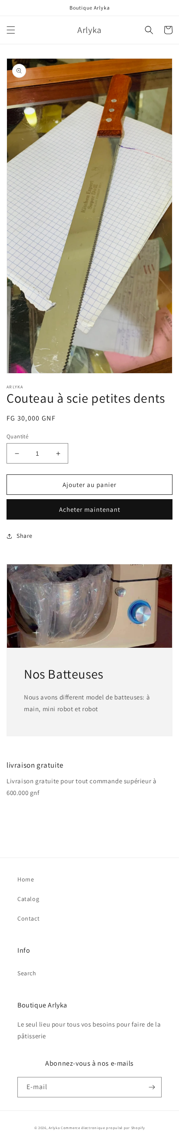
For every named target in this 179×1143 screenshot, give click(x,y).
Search (26, 973)
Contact (28, 918)
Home (25, 879)
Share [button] (25, 536)
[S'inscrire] (151, 1087)
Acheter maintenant (89, 509)
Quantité (17, 436)
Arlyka (54, 1127)
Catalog (28, 899)
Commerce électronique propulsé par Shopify (103, 1127)
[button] (10, 30)
